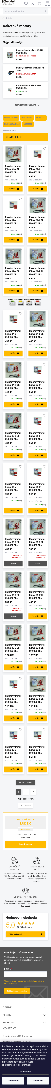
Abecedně (28, 124)
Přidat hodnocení (15, 934)
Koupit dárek (25, 844)
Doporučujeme (11, 118)
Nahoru (28, 806)
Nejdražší (40, 118)
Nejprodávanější (12, 124)
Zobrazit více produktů (25, 105)
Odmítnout (13, 1080)
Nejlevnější (27, 118)
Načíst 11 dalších (25, 782)
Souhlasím (37, 1080)
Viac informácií (23, 1065)
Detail (13, 563)
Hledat (44, 11)
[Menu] (47, 3)
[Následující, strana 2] (26, 792)
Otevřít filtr (13, 137)
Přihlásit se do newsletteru (17, 991)
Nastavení (25, 1071)
